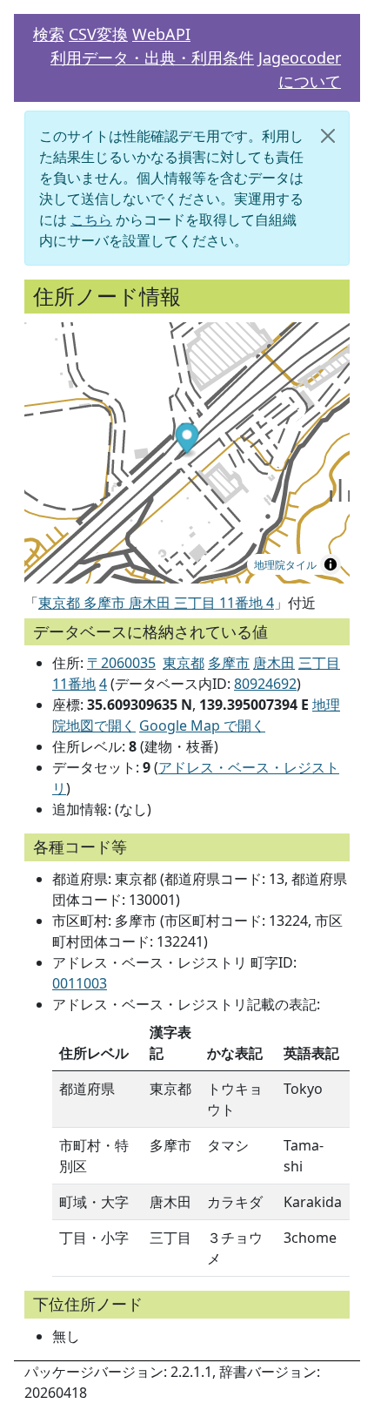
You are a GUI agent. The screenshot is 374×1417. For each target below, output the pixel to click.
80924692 (265, 683)
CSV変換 (98, 34)
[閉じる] (328, 135)
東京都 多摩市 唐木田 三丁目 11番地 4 (156, 602)
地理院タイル (285, 564)
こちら (91, 219)
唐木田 (274, 662)
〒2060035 (121, 662)
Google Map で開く (202, 725)
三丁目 (319, 662)
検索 (48, 34)
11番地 (74, 683)
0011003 (79, 983)
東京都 (183, 662)
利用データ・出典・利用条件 (152, 57)
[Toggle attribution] (330, 564)
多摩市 (229, 662)
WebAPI (161, 34)
